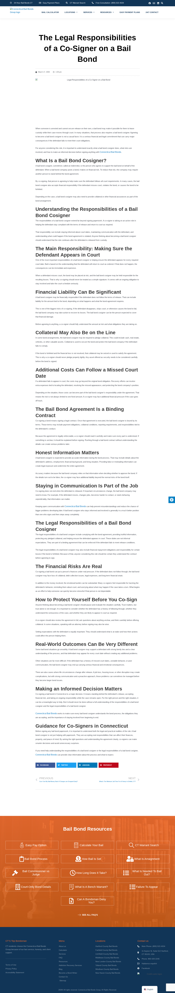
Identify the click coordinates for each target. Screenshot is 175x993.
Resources (105, 12)
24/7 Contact (152, 12)
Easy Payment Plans (130, 12)
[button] (162, 3)
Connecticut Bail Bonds (110, 152)
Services (87, 12)
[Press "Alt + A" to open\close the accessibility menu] (171, 500)
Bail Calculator (50, 12)
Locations (70, 12)
